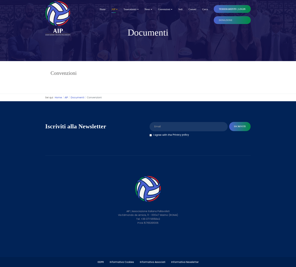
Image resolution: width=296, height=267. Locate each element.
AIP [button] (113, 9)
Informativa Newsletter (185, 262)
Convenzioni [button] (164, 9)
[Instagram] (155, 234)
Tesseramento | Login (232, 9)
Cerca (205, 9)
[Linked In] (141, 234)
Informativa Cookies (122, 262)
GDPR (100, 262)
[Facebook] (134, 234)
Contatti (192, 9)
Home (103, 9)
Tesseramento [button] (130, 9)
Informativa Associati (152, 262)
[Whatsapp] (162, 234)
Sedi (180, 9)
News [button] (147, 9)
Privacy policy (181, 134)
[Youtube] (148, 234)
